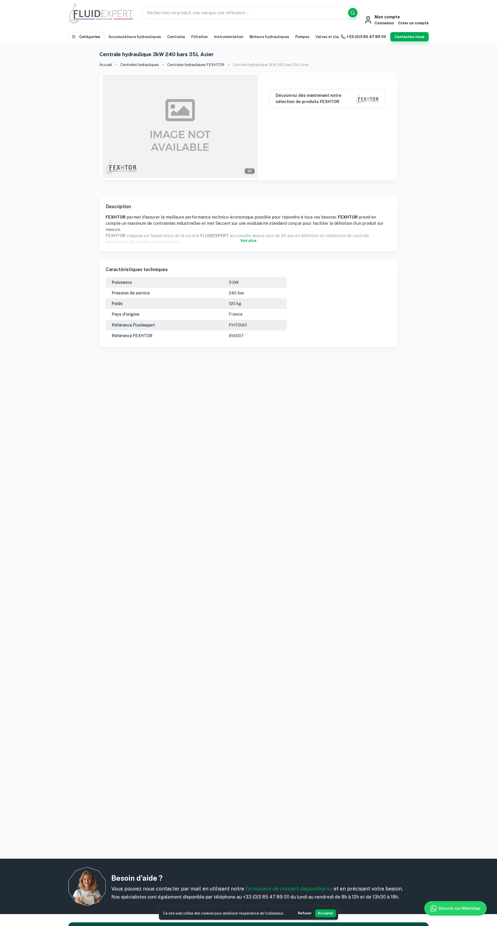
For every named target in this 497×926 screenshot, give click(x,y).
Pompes (302, 37)
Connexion (384, 23)
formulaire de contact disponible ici (288, 889)
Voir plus (248, 240)
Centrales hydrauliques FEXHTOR (195, 65)
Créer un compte (413, 23)
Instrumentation (228, 37)
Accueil (105, 65)
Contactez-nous (409, 37)
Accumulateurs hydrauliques (134, 37)
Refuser (305, 913)
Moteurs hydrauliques (269, 37)
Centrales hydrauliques (139, 65)
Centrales (176, 37)
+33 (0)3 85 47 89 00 (366, 37)
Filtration (199, 37)
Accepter (325, 913)
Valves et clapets (331, 37)
